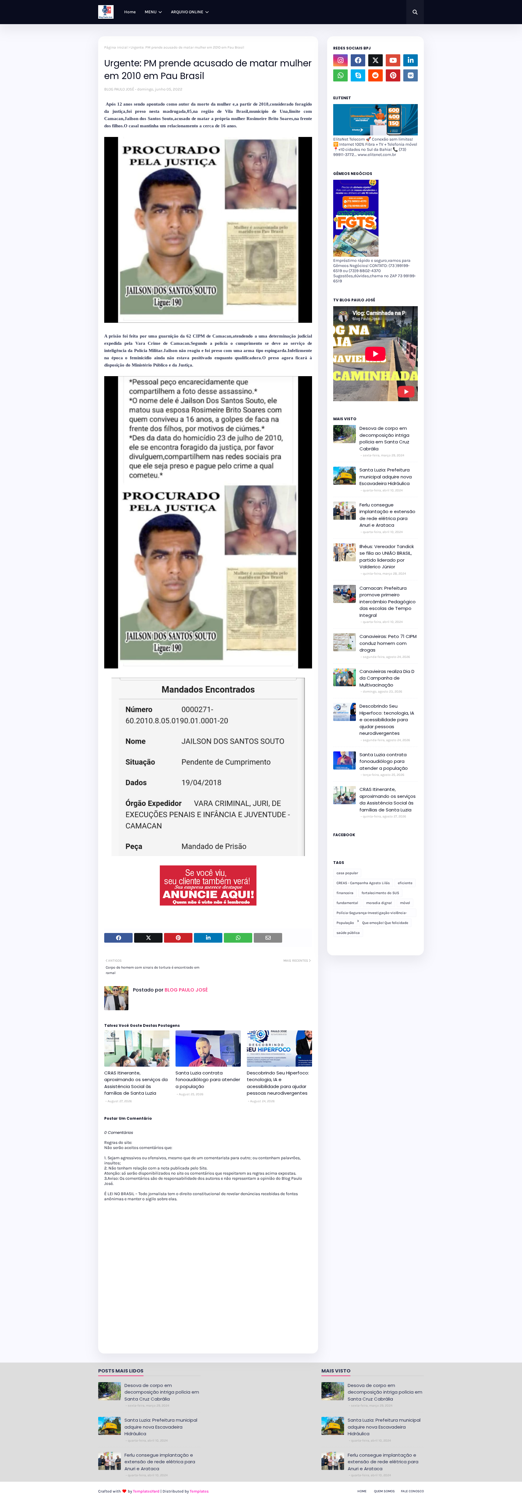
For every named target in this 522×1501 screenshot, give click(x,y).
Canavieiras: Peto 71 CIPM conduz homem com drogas (388, 643)
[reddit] (375, 75)
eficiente (405, 883)
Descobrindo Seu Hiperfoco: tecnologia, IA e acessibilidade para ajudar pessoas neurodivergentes (278, 1083)
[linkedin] (410, 60)
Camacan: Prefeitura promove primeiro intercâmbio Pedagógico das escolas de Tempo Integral (387, 601)
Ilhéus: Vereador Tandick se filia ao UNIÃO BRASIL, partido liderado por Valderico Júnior (386, 556)
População (345, 923)
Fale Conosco (412, 1491)
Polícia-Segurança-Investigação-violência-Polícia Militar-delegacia (372, 914)
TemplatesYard (146, 1491)
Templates (199, 1491)
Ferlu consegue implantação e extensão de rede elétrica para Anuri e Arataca (387, 515)
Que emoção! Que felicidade (385, 923)
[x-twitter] (375, 60)
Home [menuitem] (130, 11)
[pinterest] (393, 75)
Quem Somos (384, 1491)
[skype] (358, 75)
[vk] (410, 75)
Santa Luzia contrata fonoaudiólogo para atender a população (208, 1080)
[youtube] (393, 60)
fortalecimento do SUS (380, 893)
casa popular (347, 873)
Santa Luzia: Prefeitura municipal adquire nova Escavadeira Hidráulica (385, 477)
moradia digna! (379, 903)
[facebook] (358, 60)
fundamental (347, 903)
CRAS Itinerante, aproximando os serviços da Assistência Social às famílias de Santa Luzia (136, 1083)
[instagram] (340, 60)
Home (361, 1491)
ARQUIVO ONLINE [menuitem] (187, 11)
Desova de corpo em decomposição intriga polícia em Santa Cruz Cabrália (384, 438)
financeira (345, 893)
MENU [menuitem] (150, 11)
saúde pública (348, 933)
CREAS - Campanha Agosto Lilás (363, 883)
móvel (405, 903)
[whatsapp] (340, 75)
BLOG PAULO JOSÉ (119, 89)
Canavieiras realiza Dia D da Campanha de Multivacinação (386, 678)
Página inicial (115, 47)
